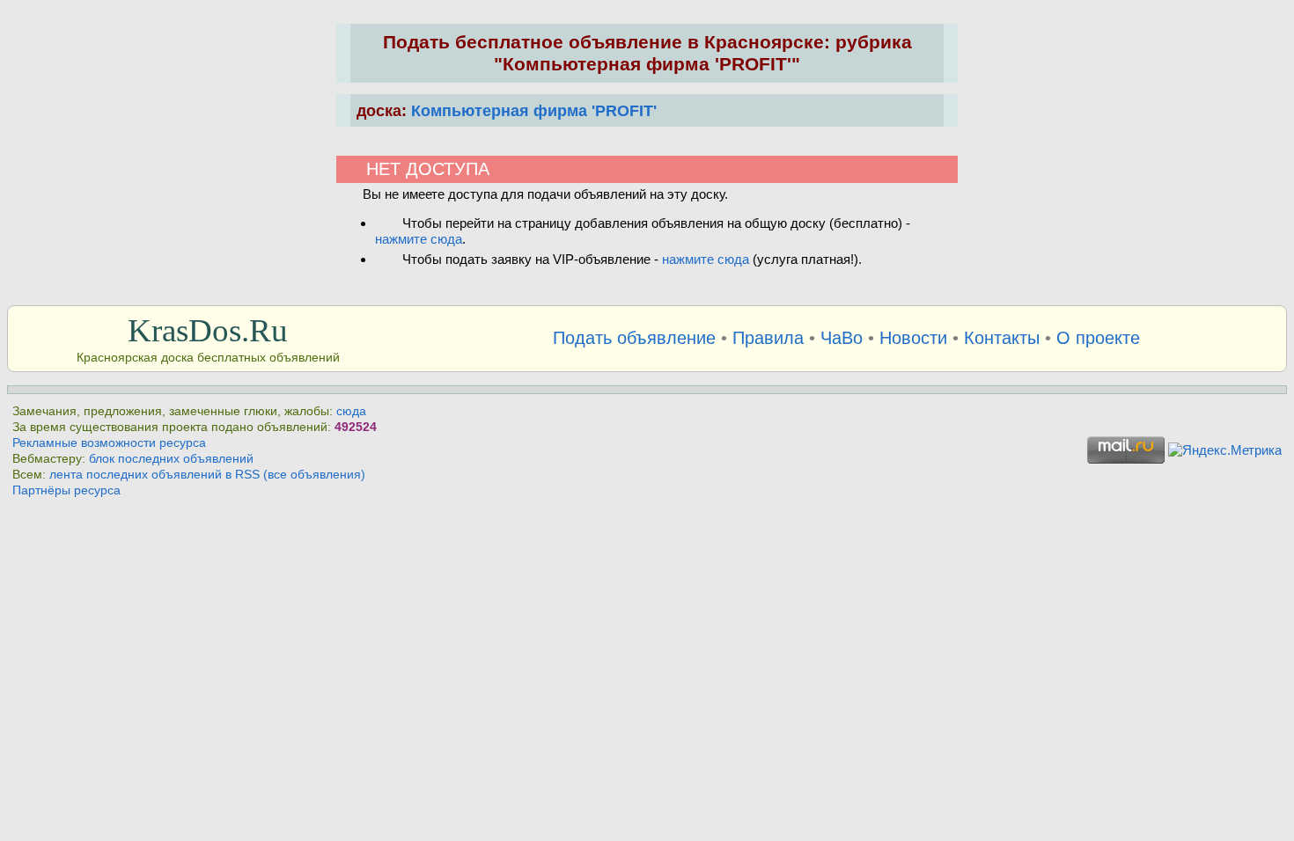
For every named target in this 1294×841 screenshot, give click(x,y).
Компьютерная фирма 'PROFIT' (534, 110)
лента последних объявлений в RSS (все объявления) (207, 474)
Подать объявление (634, 337)
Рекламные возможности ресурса (109, 443)
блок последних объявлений (171, 458)
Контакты (1002, 337)
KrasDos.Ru (208, 330)
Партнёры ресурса (66, 490)
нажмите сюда (418, 238)
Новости (913, 337)
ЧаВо (841, 337)
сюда (351, 411)
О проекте (1098, 337)
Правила (768, 337)
